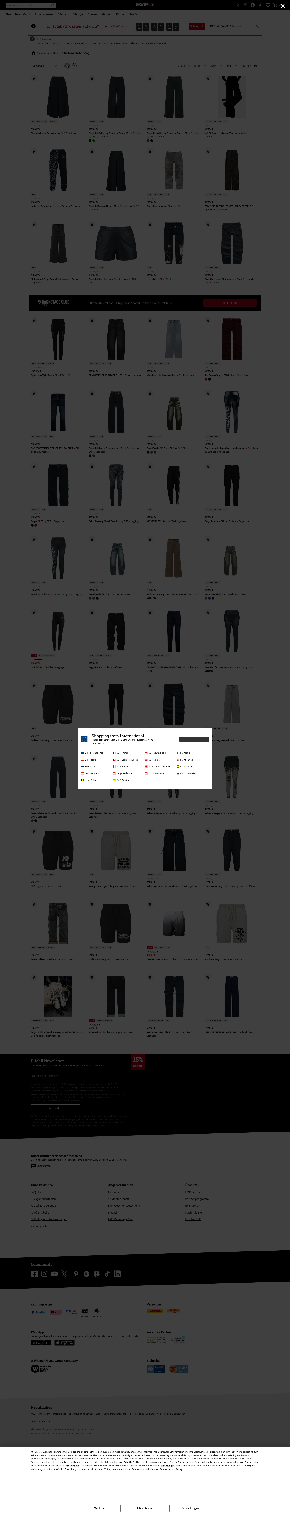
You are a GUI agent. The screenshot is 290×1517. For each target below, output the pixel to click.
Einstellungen (190, 1508)
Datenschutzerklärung (171, 1469)
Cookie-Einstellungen (67, 1469)
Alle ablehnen (145, 1508)
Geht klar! (99, 1508)
